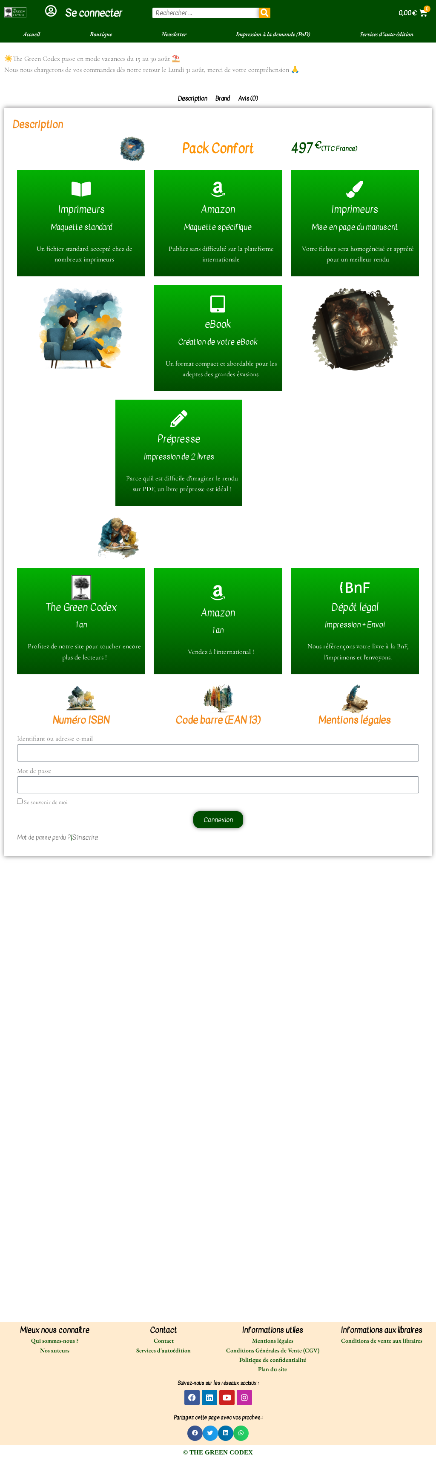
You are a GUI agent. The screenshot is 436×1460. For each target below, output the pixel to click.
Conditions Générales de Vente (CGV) (272, 1350)
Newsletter (173, 34)
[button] (195, 1433)
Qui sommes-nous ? (54, 1340)
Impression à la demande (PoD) (273, 34)
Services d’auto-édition (386, 34)
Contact (164, 1340)
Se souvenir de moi (45, 802)
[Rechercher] (265, 13)
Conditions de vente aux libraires (381, 1340)
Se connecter (93, 12)
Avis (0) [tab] (248, 98)
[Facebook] (192, 1397)
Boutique (101, 34)
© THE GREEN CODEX (218, 1452)
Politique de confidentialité (272, 1359)
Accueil (31, 34)
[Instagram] (244, 1397)
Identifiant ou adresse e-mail (55, 738)
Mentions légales (272, 1340)
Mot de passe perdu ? (44, 837)
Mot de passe (34, 771)
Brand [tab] (222, 98)
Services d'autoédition (163, 1350)
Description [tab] (192, 98)
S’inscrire (85, 837)
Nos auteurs (54, 1350)
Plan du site (272, 1369)
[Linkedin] (209, 1397)
